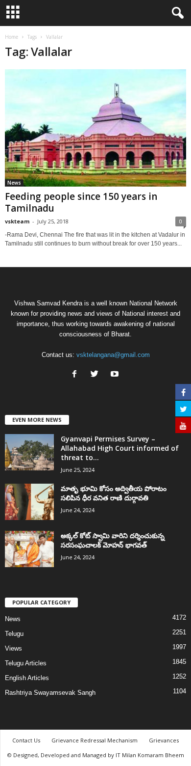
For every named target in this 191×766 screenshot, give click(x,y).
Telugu (14, 633)
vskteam (17, 221)
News (14, 182)
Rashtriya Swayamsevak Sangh (50, 692)
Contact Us (26, 740)
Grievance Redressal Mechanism (94, 740)
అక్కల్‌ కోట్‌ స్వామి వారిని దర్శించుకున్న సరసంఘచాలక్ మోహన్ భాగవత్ (113, 540)
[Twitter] (97, 375)
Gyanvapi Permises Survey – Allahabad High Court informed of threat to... (120, 448)
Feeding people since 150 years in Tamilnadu (81, 202)
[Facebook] (77, 375)
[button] (176, 13)
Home (11, 36)
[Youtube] (116, 375)
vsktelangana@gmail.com (113, 354)
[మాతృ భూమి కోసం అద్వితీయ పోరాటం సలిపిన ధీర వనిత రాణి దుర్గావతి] (29, 502)
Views (13, 648)
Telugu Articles (26, 663)
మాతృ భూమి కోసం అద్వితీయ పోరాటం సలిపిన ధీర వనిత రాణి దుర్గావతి (114, 493)
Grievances (164, 740)
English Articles (27, 678)
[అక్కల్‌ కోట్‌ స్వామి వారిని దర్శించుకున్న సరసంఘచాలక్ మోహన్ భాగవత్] (29, 549)
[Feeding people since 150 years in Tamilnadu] (95, 128)
